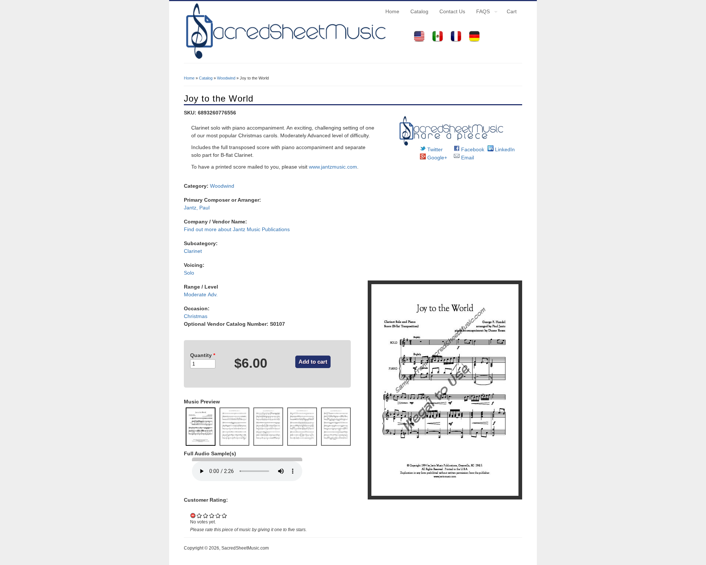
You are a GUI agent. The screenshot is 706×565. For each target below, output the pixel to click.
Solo (189, 273)
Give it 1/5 (199, 515)
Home (392, 11)
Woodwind (226, 78)
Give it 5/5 (224, 515)
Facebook (472, 149)
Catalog (419, 11)
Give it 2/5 (206, 515)
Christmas (195, 316)
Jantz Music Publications (261, 229)
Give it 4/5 (218, 515)
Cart (512, 11)
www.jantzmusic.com (333, 167)
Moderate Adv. (201, 294)
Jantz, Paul (197, 208)
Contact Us (452, 11)
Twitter (434, 149)
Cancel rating (193, 515)
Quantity (202, 355)
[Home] (285, 59)
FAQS (480, 12)
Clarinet (193, 251)
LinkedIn (504, 149)
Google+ (436, 157)
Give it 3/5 (212, 515)
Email (467, 157)
